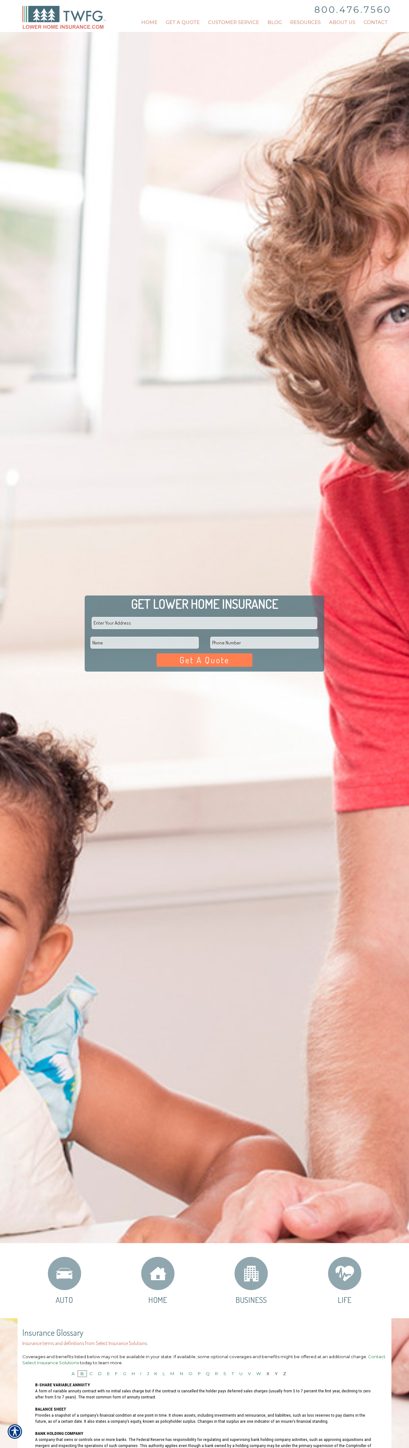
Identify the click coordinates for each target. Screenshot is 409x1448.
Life (344, 1300)
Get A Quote (204, 659)
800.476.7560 (352, 9)
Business (251, 1300)
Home (157, 1300)
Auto (64, 1300)
